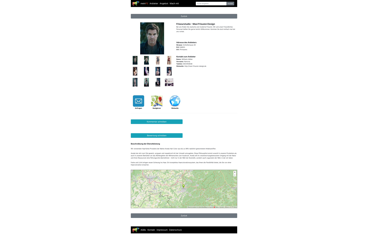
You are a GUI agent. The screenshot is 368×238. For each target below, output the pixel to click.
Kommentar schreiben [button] (157, 122)
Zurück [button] (184, 16)
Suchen (230, 4)
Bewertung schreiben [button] (156, 135)
